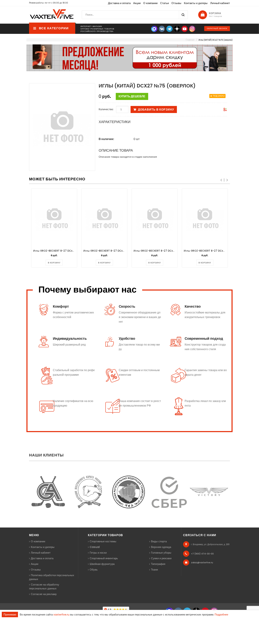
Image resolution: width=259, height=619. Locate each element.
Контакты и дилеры (196, 3)
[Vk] (161, 29)
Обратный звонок (217, 28)
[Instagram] (192, 29)
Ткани (154, 569)
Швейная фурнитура (102, 564)
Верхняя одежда (161, 547)
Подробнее (221, 614)
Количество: (106, 109)
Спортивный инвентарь (104, 558)
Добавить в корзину (156, 110)
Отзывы (176, 3)
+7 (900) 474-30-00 (202, 553)
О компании (150, 3)
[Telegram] (169, 29)
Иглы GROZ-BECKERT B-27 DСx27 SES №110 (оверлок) (218, 250)
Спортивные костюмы (103, 541)
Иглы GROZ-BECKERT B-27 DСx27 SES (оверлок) (113, 250)
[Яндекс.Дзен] (177, 29)
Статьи (164, 3)
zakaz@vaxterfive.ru (202, 562)
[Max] (154, 29)
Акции (137, 3)
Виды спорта (159, 541)
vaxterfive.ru (61, 614)
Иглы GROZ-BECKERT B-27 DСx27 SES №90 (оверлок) (167, 250)
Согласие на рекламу (44, 594)
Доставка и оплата (119, 3)
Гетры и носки (98, 552)
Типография (158, 564)
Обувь (94, 569)
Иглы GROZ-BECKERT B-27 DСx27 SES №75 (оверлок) (67, 250)
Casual (95, 547)
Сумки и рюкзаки (161, 558)
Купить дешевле (132, 96)
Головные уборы (161, 552)
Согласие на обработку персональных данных (44, 586)
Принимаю (10, 614)
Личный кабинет (220, 3)
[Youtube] (184, 29)
